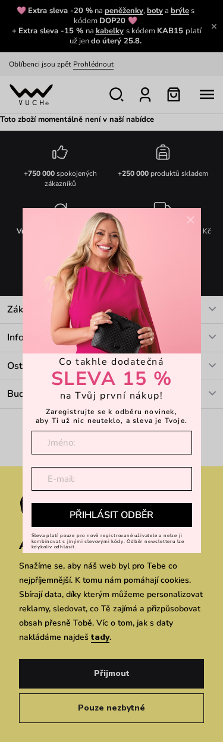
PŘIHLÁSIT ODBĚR (111, 515)
